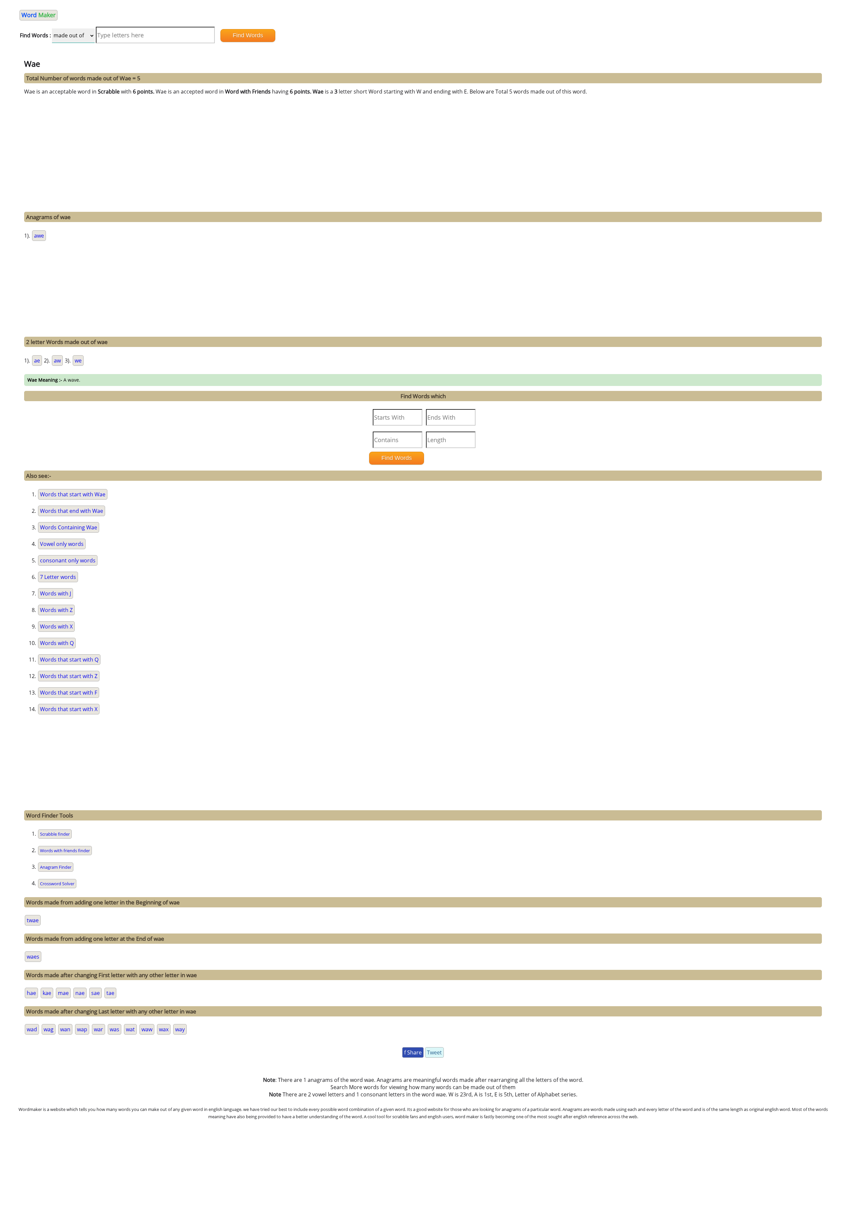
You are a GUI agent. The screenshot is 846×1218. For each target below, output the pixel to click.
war (98, 1029)
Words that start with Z (68, 676)
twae (33, 920)
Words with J (55, 593)
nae (80, 993)
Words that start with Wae (72, 494)
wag (49, 1029)
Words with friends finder (65, 851)
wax (164, 1029)
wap (82, 1029)
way (180, 1029)
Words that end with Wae (71, 510)
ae (37, 360)
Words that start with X (68, 709)
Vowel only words (62, 544)
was (114, 1029)
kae (47, 993)
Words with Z (56, 610)
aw (57, 360)
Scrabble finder (55, 834)
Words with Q (57, 643)
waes (33, 956)
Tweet (434, 1052)
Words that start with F (68, 692)
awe (39, 235)
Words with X (56, 626)
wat (130, 1029)
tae (110, 993)
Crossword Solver (57, 884)
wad (32, 1029)
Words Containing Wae (68, 527)
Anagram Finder (55, 867)
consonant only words (68, 560)
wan (65, 1029)
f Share (413, 1052)
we (78, 360)
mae (63, 993)
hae (31, 993)
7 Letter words (58, 577)
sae (95, 993)
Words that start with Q (69, 659)
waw (146, 1029)
